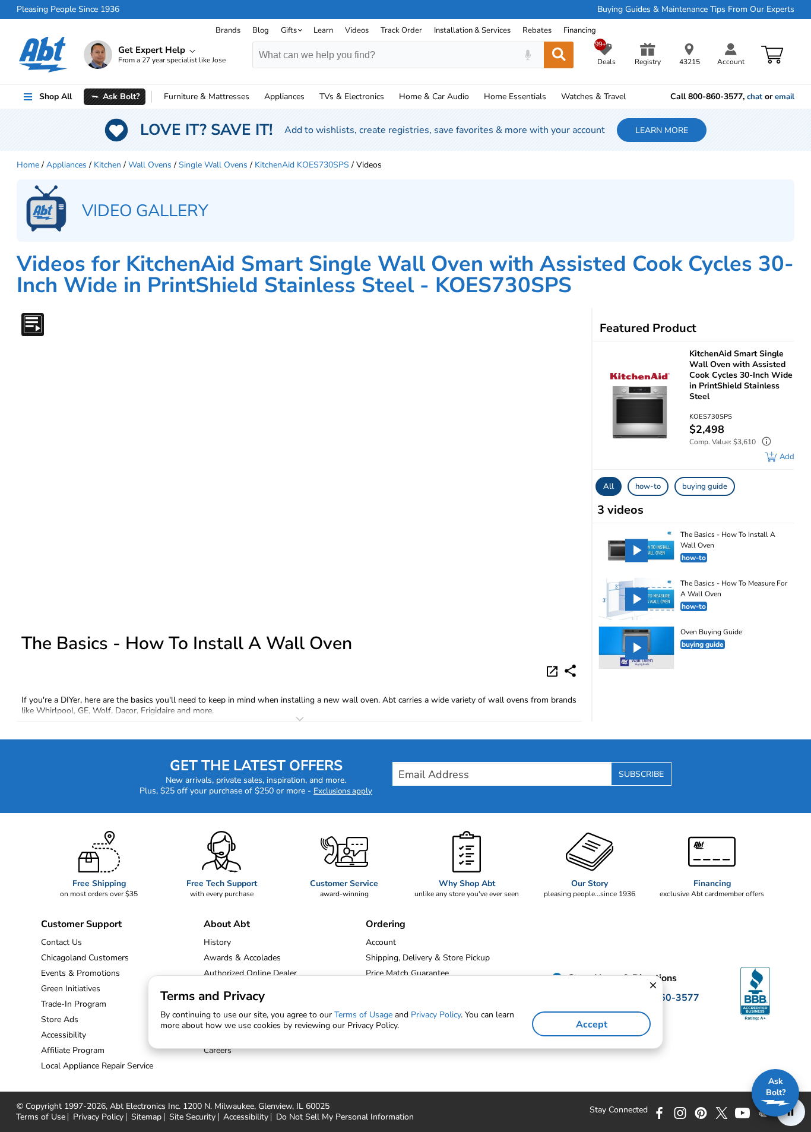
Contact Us (61, 942)
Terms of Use (40, 1117)
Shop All (55, 96)
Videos (357, 30)
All (608, 486)
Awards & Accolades (242, 957)
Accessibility (245, 1117)
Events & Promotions (80, 973)
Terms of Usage (363, 1014)
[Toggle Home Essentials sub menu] (552, 97)
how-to (648, 486)
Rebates (537, 30)
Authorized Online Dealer (250, 973)
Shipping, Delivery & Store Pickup (428, 957)
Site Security (192, 1117)
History (217, 942)
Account (381, 942)
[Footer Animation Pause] (791, 1112)
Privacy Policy (98, 1117)
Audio (434, 96)
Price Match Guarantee (407, 973)
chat (754, 96)
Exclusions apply (342, 791)
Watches (593, 96)
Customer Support (81, 924)
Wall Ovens (150, 164)
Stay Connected (619, 1110)
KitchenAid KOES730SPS (302, 164)
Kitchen (107, 164)
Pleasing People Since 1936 (68, 9)
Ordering (386, 924)
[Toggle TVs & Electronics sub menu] (389, 97)
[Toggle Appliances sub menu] (310, 97)
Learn (323, 30)
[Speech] (527, 55)
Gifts (289, 30)
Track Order (401, 30)
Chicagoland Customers (85, 957)
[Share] (570, 670)
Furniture (206, 96)
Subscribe (641, 774)
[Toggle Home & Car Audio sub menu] (474, 97)
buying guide (704, 486)
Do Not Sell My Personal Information (345, 1117)
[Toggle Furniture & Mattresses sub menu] (255, 97)
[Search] (559, 55)
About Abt (227, 924)
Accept (591, 1024)
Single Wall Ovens (213, 164)
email (784, 96)
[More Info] (763, 443)
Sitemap (146, 1117)
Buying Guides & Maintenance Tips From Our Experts (695, 9)
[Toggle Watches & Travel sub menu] (631, 97)
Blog (260, 30)
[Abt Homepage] (43, 54)
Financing (579, 30)
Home (515, 96)
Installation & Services (472, 30)
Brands (228, 30)
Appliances (284, 96)
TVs (351, 96)
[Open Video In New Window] (554, 670)
